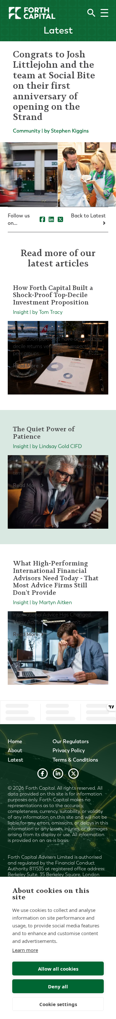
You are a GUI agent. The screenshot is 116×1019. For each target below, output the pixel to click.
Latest (15, 760)
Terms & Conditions (75, 760)
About (15, 750)
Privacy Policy (69, 750)
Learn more (25, 950)
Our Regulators (71, 741)
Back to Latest (88, 216)
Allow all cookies (58, 968)
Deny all (58, 986)
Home (15, 741)
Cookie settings (58, 1004)
